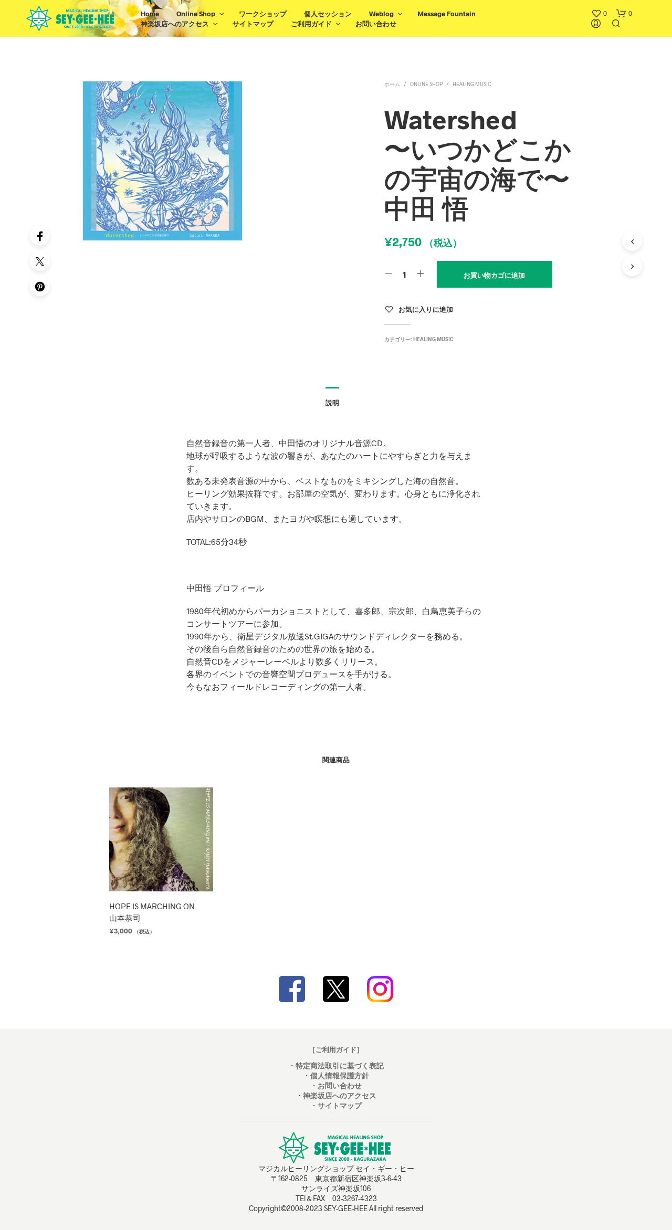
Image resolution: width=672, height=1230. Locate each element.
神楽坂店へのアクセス (175, 23)
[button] (599, 13)
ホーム (392, 84)
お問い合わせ (375, 23)
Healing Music (472, 84)
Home (150, 13)
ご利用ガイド (311, 23)
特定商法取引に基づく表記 (340, 1065)
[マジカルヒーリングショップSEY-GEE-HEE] (336, 989)
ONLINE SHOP (426, 84)
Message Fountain (446, 13)
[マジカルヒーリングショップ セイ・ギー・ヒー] (292, 989)
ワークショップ (263, 13)
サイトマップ (253, 23)
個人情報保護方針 (339, 1075)
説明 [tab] (332, 402)
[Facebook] (40, 236)
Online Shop (195, 13)
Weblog (381, 13)
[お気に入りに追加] (160, 871)
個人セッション (328, 13)
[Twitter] (40, 261)
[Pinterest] (40, 286)
